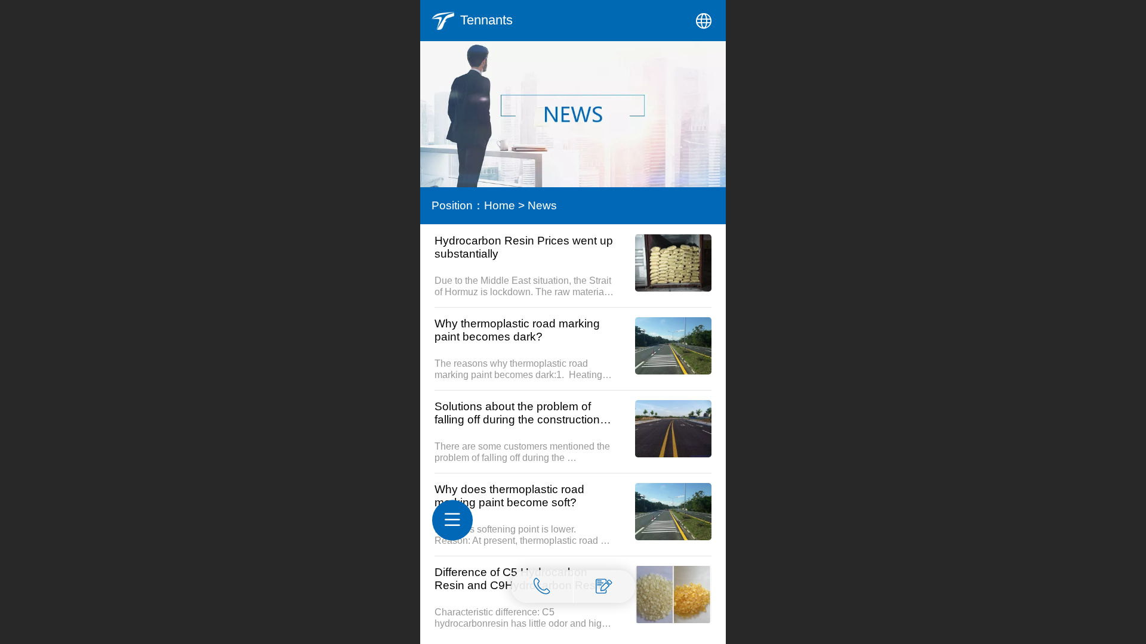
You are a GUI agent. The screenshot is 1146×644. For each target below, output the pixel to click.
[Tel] (542, 586)
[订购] (605, 586)
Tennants (486, 20)
